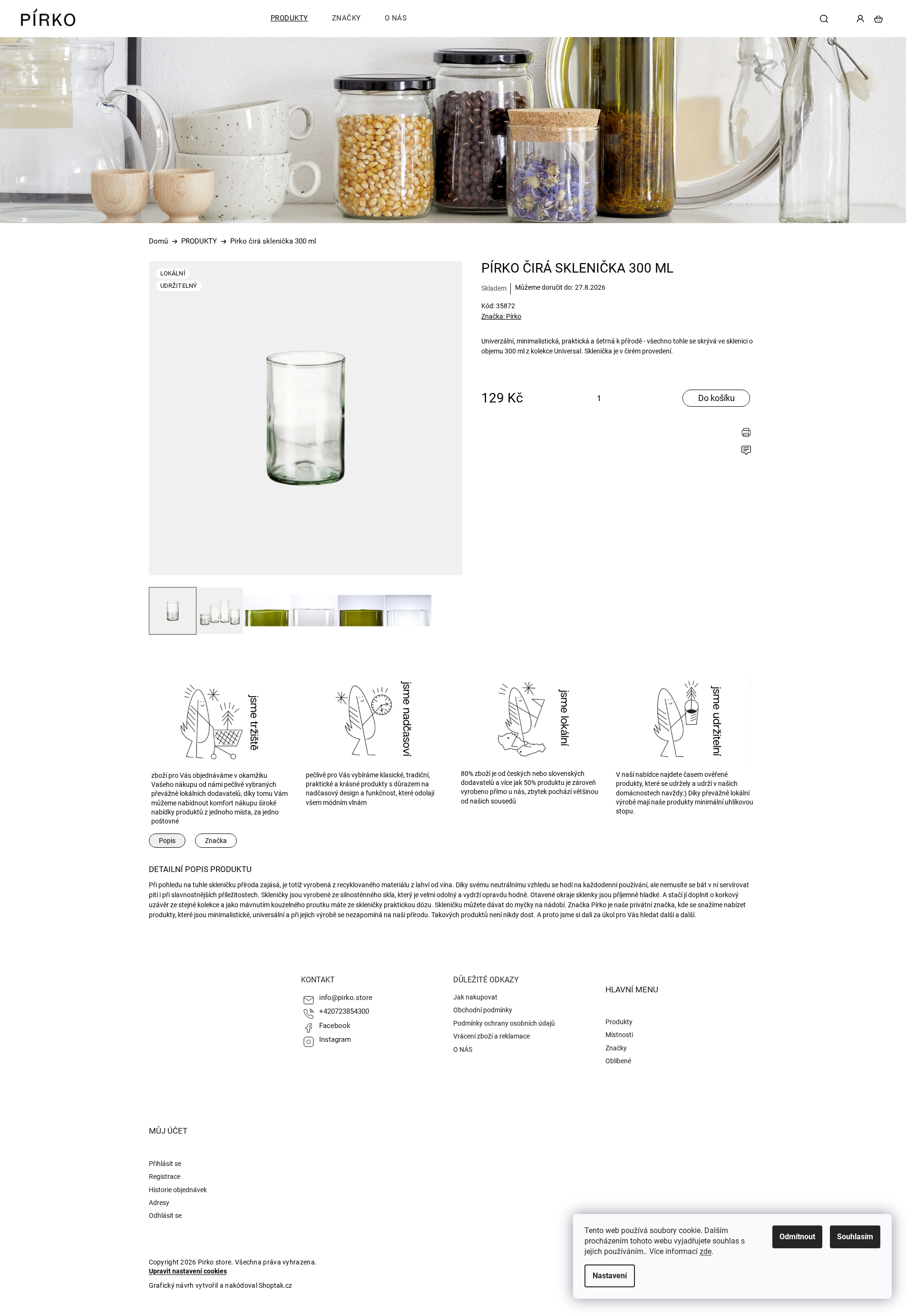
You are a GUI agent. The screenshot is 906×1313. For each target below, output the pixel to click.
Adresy (159, 1202)
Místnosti (619, 1035)
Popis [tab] (167, 840)
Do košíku (716, 398)
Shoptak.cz (275, 1285)
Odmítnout (797, 1236)
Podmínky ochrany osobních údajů (504, 1023)
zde (705, 1251)
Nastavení (610, 1275)
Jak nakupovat (475, 997)
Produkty (619, 1022)
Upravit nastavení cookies (188, 1271)
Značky (616, 1048)
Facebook (335, 1025)
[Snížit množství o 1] (613, 399)
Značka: (501, 316)
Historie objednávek (178, 1190)
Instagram (335, 1039)
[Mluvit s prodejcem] (748, 451)
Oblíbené (618, 1061)
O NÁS (462, 1049)
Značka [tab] (216, 840)
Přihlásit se (165, 1163)
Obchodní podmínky (482, 1010)
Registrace (164, 1176)
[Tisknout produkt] (748, 433)
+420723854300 (344, 1011)
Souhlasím (855, 1236)
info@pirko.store (345, 997)
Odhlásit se (165, 1215)
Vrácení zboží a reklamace (491, 1036)
